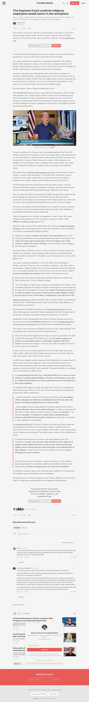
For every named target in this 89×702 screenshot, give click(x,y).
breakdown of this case (29, 221)
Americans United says (21, 300)
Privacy (44, 689)
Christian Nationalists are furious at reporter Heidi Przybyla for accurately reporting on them (33, 619)
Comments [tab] (17, 528)
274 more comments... (19, 604)
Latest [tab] (19, 613)
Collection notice (56, 689)
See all (16, 664)
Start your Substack (40, 694)
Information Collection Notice (44, 655)
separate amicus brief (24, 424)
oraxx (18, 548)
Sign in (83, 3)
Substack (36, 698)
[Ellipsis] (75, 548)
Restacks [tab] (24, 528)
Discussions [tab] (26, 613)
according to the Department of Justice (40, 172)
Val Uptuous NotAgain (23, 568)
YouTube (52, 147)
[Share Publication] (67, 3)
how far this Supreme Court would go (26, 273)
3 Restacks (33, 509)
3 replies (21, 562)
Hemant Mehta (21, 22)
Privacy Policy (57, 655)
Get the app (53, 694)
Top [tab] (15, 613)
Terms (49, 689)
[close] (61, 625)
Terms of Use (53, 653)
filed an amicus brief (55, 309)
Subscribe (74, 3)
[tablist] (20, 527)
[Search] (64, 3)
